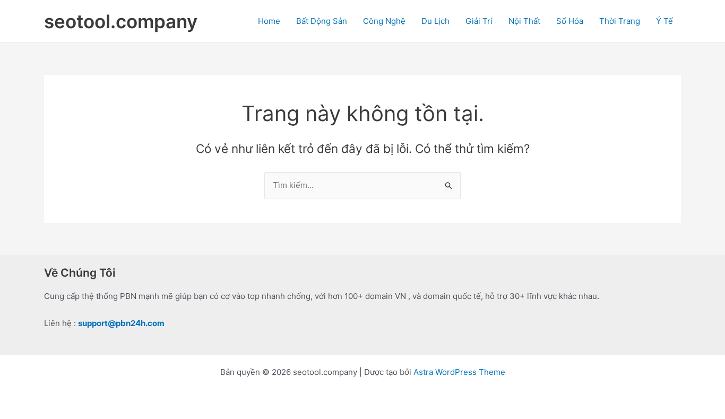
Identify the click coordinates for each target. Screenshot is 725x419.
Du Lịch (435, 21)
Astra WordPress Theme (459, 372)
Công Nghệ (384, 21)
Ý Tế (664, 21)
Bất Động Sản (321, 21)
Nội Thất (524, 21)
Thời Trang (619, 21)
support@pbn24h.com (121, 323)
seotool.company (120, 21)
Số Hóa (569, 21)
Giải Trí (479, 21)
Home (269, 21)
